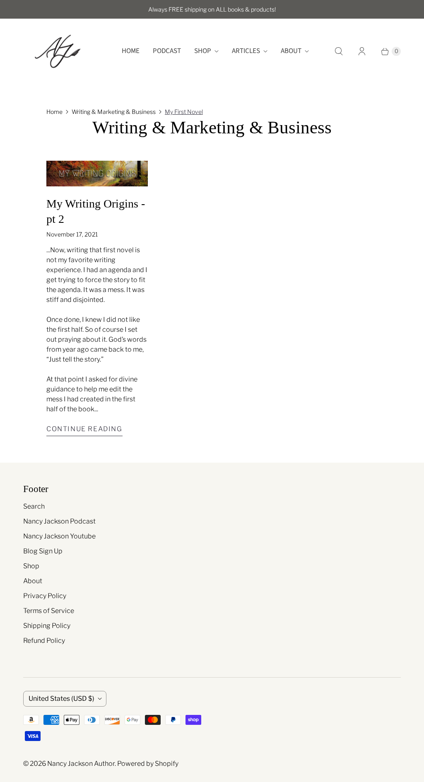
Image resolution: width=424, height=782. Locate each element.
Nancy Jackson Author (81, 764)
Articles (246, 51)
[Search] (338, 51)
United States (61, 698)
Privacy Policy (44, 596)
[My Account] (361, 51)
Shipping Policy (46, 626)
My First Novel (184, 111)
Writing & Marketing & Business (114, 111)
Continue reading (84, 429)
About (291, 51)
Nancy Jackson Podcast (59, 521)
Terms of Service (48, 611)
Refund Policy (44, 640)
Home (131, 51)
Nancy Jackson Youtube (59, 536)
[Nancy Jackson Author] (57, 51)
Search (34, 506)
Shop (202, 51)
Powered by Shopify (147, 764)
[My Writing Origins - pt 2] (97, 173)
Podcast (167, 51)
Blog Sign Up (43, 551)
